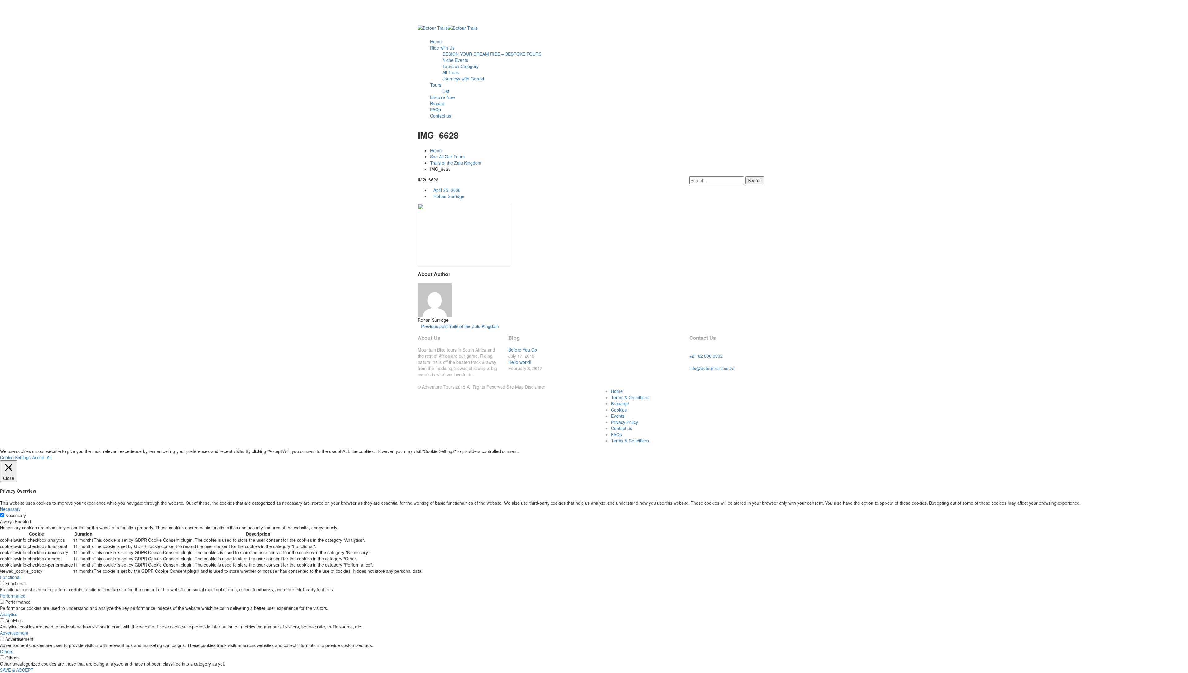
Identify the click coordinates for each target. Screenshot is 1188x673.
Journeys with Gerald (463, 78)
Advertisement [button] (14, 633)
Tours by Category (460, 66)
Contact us (440, 116)
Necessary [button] (10, 509)
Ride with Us (442, 48)
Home (436, 41)
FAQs (435, 109)
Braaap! (438, 103)
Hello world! (519, 362)
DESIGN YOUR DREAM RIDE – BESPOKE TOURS (491, 54)
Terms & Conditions (630, 397)
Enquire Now (442, 97)
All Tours (450, 72)
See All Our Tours (447, 156)
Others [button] (6, 651)
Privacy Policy (624, 422)
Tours (435, 85)
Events (617, 416)
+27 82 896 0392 (706, 356)
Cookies (619, 410)
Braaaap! (620, 403)
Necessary (15, 515)
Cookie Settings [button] (15, 457)
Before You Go (522, 350)
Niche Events (455, 60)
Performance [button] (12, 596)
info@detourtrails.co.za (711, 368)
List (445, 91)
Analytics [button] (8, 614)
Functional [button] (10, 577)
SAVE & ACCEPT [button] (16, 670)
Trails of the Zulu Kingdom (455, 163)
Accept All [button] (41, 457)
